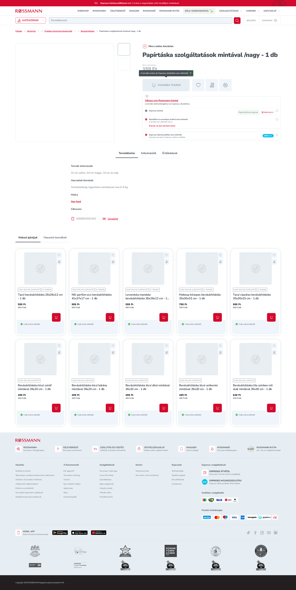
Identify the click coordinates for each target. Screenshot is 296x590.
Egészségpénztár (107, 484)
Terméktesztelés (106, 497)
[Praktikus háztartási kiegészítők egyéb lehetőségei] (74, 31)
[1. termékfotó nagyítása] (64, 92)
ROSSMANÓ (149, 10)
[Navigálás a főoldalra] (28, 11)
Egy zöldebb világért (72, 484)
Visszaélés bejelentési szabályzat (29, 492)
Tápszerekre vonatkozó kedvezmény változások (34, 475)
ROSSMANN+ (99, 10)
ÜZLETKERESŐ (117, 10)
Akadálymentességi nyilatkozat (28, 497)
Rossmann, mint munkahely (147, 475)
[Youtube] (269, 533)
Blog (66, 492)
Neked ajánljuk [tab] (27, 237)
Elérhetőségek (177, 471)
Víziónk (67, 479)
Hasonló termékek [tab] (55, 237)
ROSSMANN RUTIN (169, 10)
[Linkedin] (276, 532)
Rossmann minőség (72, 475)
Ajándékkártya (105, 479)
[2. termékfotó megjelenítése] (124, 64)
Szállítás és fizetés (23, 471)
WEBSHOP (83, 10)
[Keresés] (237, 20)
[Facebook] (255, 533)
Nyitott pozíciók (142, 471)
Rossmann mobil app (108, 471)
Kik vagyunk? (69, 471)
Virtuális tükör (105, 492)
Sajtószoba (68, 488)
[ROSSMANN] (27, 440)
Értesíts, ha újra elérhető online (162, 126)
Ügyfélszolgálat (178, 475)
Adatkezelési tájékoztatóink (26, 484)
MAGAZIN (134, 10)
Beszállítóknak (178, 479)
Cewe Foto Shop (106, 475)
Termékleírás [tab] (127, 153)
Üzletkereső (177, 484)
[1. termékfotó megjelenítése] (124, 49)
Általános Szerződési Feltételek (28, 479)
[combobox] (140, 20)
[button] (231, 11)
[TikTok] (248, 533)
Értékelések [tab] (169, 153)
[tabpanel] (148, 192)
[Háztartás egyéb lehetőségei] (38, 31)
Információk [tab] (148, 153)
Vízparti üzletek (106, 488)
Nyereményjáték (70, 497)
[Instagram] (262, 533)
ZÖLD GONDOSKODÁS (197, 10)
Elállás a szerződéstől (24, 488)
